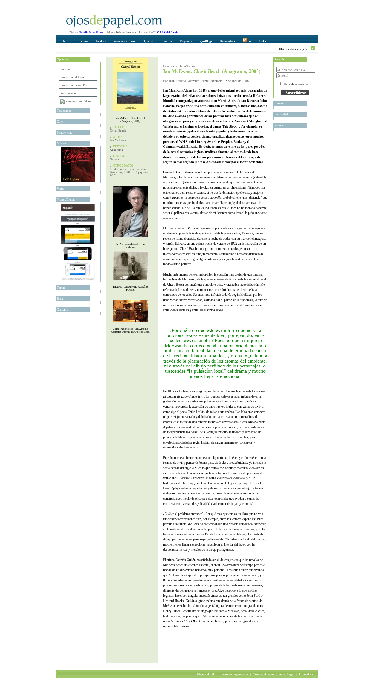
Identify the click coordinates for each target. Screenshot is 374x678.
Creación (166, 41)
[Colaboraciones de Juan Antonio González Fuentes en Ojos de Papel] (130, 323)
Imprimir (66, 69)
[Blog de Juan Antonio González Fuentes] (130, 281)
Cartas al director (263, 674)
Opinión (148, 41)
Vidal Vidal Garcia (167, 32)
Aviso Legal (286, 674)
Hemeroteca (227, 41)
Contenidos (306, 674)
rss (249, 41)
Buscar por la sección (73, 85)
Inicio (66, 41)
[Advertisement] (227, 652)
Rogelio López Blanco (91, 32)
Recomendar (68, 93)
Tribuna (83, 41)
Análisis (101, 41)
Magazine (186, 41)
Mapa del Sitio (206, 674)
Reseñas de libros (124, 41)
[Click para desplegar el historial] (313, 48)
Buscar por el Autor (72, 77)
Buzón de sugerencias (234, 674)
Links (262, 41)
